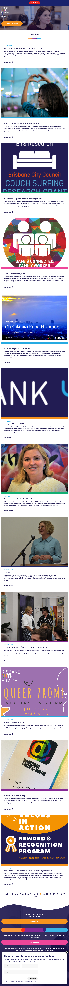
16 (54, 894)
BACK (6, 894)
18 (61, 894)
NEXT (34, 897)
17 (57, 894)
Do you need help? (12, 23)
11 (37, 894)
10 (34, 894)
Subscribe (32, 978)
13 (43, 894)
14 (47, 894)
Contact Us (34, 921)
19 (64, 894)
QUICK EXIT (34, 3)
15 (50, 894)
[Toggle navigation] (66, 10)
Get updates (34, 942)
